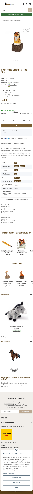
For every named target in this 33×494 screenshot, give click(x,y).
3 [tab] (17, 60)
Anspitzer (22, 166)
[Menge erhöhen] (30, 120)
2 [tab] (15, 60)
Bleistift (16, 166)
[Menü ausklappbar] (2, 1)
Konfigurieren (16, 482)
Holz (16, 163)
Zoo (16, 174)
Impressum (5, 473)
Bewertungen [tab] (19, 143)
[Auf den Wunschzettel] (28, 30)
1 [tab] (13, 60)
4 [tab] (19, 60)
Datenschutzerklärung (9, 404)
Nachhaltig (17, 178)
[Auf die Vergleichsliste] (24, 30)
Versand (14, 103)
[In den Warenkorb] (2, 25)
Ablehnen (16, 487)
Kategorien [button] (5, 337)
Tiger (16, 170)
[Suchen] (30, 10)
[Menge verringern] (3, 120)
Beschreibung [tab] (6, 143)
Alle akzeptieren (16, 477)
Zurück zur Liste (6, 20)
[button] (23, 3)
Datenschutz (11, 473)
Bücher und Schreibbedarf (13, 82)
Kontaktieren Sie (4, 383)
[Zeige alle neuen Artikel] (31, 341)
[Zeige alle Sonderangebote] (31, 294)
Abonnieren (25, 411)
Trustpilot (3, 446)
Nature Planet (18, 181)
